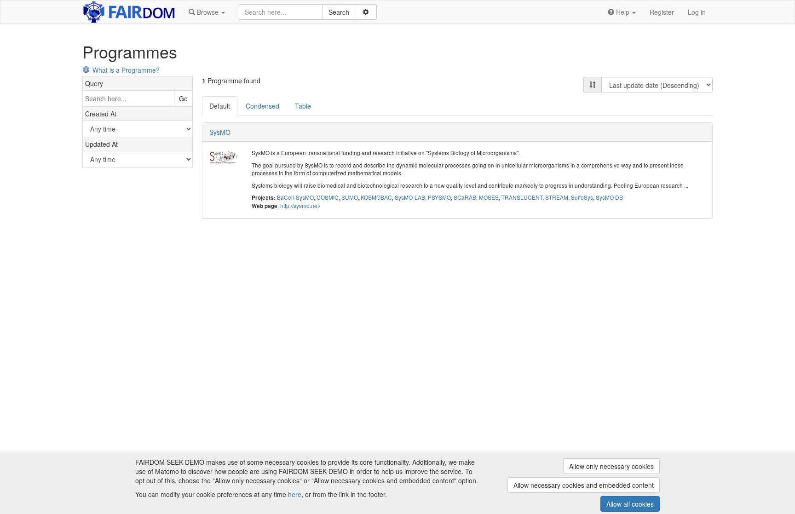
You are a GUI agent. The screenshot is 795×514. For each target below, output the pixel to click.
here (294, 494)
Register (662, 12)
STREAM (556, 197)
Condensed (262, 105)
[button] (207, 11)
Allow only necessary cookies (611, 466)
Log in (697, 12)
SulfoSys (582, 197)
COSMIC (328, 197)
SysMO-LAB (410, 197)
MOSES (489, 197)
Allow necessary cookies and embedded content (583, 485)
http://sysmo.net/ (300, 205)
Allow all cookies (630, 503)
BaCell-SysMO (295, 197)
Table (303, 105)
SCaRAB (465, 197)
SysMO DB (609, 197)
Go (183, 98)
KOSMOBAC (376, 197)
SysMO (219, 132)
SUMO (349, 197)
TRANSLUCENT (521, 197)
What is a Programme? (126, 70)
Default (219, 105)
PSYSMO (439, 197)
